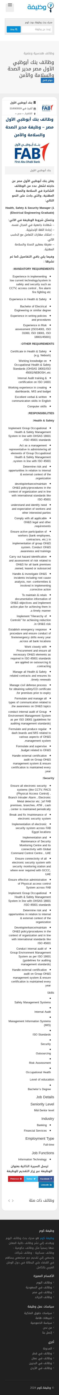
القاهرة (28, 113)
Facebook (44, 1179)
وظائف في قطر (42, 1354)
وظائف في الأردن (41, 1368)
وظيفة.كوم (44, 1387)
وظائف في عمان (41, 1359)
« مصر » (19, 113)
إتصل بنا (47, 1333)
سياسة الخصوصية (41, 1323)
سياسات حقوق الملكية (38, 1313)
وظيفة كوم (47, 1238)
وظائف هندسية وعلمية (39, 53)
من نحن (47, 1328)
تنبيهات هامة (43, 1318)
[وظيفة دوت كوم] (34, 7)
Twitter (29, 1179)
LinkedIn (45, 1185)
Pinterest (14, 1179)
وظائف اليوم (44, 1283)
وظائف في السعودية (39, 1288)
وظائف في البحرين (40, 1364)
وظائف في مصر (42, 1293)
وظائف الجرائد (43, 1297)
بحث (12, 29)
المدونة (47, 1349)
